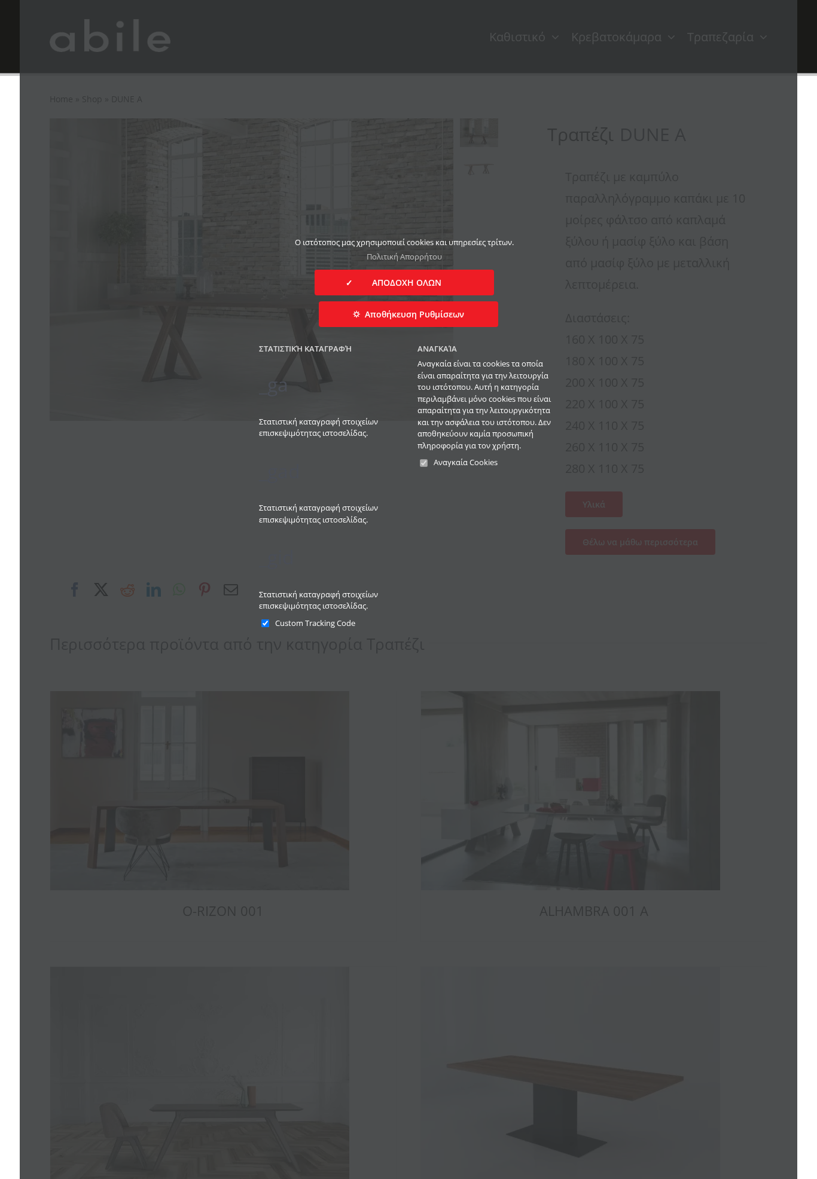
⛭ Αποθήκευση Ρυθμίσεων (408, 314)
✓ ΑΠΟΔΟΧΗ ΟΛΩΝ (404, 282)
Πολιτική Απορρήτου (404, 256)
